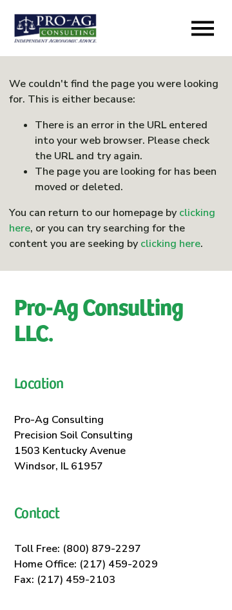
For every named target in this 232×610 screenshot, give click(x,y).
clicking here (170, 244)
